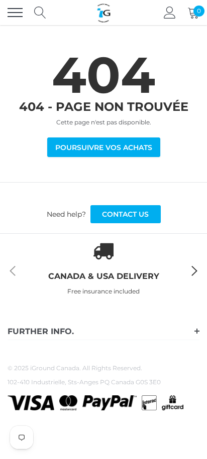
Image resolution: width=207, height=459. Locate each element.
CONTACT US (125, 214)
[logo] (103, 12)
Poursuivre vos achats (103, 147)
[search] (40, 12)
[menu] (15, 12)
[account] (170, 12)
